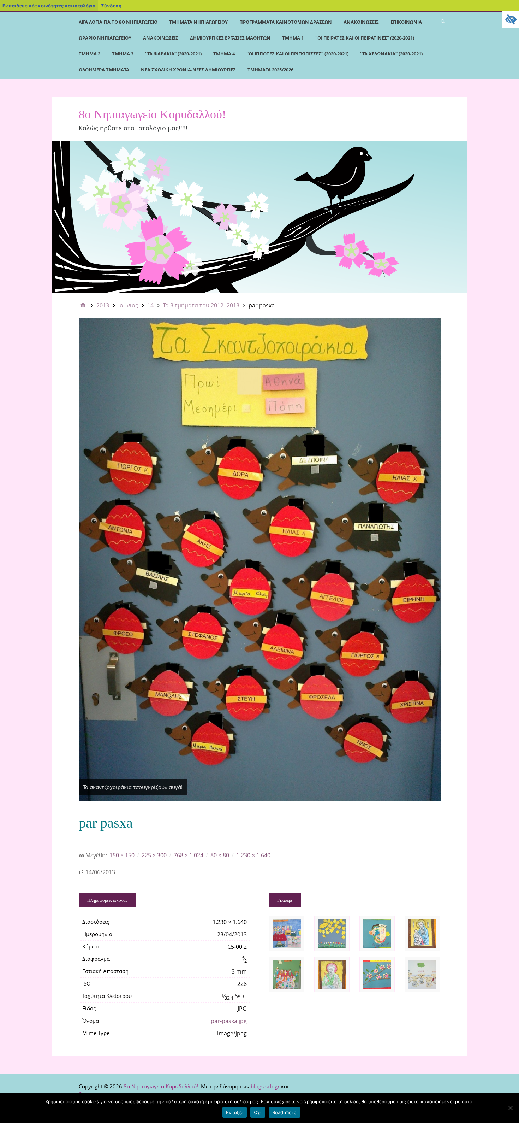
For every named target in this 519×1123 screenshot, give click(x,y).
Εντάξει (234, 1112)
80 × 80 (219, 855)
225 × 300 (154, 855)
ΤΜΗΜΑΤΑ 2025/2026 (270, 69)
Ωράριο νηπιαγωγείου (105, 38)
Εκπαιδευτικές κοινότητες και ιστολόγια (48, 5)
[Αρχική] (83, 305)
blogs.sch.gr (265, 1086)
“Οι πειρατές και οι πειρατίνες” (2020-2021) (364, 38)
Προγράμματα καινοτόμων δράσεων (285, 22)
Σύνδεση (111, 5)
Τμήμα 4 (224, 54)
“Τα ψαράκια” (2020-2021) (173, 54)
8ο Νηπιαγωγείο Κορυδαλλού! (152, 114)
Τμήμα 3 (122, 54)
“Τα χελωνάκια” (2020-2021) (391, 54)
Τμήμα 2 (89, 54)
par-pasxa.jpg (229, 1021)
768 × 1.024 (188, 855)
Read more (284, 1112)
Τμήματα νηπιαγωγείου (198, 22)
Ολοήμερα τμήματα (104, 69)
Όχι (258, 1112)
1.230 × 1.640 (253, 855)
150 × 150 (122, 855)
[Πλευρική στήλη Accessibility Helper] (510, 19)
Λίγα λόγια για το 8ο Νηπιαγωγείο (118, 22)
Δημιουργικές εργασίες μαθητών (230, 38)
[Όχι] (510, 1107)
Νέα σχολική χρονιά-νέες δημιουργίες (188, 69)
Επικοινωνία (406, 22)
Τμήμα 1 (293, 38)
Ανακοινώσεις (361, 22)
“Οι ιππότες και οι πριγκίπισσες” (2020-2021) (297, 54)
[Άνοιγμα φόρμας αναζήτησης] (443, 21)
